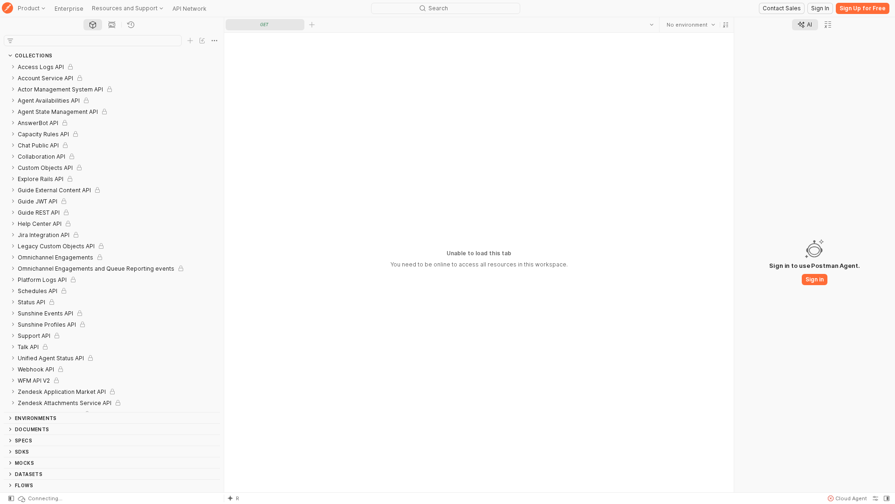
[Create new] (190, 40)
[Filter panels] (10, 40)
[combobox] (691, 25)
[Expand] (13, 66)
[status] (39, 498)
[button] (725, 25)
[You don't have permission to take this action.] (311, 24)
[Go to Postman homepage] (7, 8)
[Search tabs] (651, 24)
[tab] (92, 24)
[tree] (112, 236)
